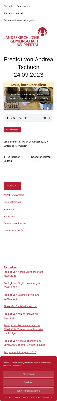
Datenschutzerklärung (31, 397)
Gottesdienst (10, 145)
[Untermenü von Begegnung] (29, 6)
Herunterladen (12, 130)
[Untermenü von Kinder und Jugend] (23, 13)
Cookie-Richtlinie (12, 397)
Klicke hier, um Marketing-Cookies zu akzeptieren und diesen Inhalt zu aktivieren (28, 96)
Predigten (22, 145)
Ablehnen (28, 382)
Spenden (12, 185)
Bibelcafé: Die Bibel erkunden (20, 306)
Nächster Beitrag (41, 156)
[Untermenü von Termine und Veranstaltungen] (34, 20)
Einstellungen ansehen (28, 390)
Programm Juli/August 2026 (20, 352)
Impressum (47, 397)
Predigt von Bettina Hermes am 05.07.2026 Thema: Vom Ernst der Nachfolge (23, 329)
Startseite (8, 6)
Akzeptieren (29, 374)
